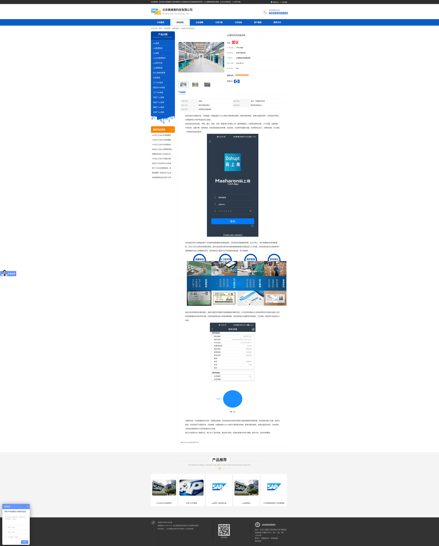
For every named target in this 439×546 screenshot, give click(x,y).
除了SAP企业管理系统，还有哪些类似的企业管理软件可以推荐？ (163, 168)
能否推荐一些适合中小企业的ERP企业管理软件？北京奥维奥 (163, 173)
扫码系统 (175, 28)
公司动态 (238, 22)
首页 (160, 28)
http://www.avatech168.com (190, 442)
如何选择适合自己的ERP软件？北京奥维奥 (163, 177)
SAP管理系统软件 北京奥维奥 (218, 503)
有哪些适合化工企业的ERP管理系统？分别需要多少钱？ (163, 154)
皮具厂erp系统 (158, 97)
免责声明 (176, 529)
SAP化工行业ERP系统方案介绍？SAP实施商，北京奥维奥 (163, 159)
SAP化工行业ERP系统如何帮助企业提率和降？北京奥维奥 (163, 144)
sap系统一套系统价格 (164, 503)
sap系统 (156, 43)
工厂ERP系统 (158, 92)
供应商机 (180, 22)
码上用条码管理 (159, 73)
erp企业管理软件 (159, 58)
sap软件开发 (157, 63)
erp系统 (156, 53)
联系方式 (277, 22)
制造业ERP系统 (159, 87)
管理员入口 (183, 529)
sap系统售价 (191, 503)
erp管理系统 (157, 48)
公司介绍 (219, 22)
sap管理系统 (157, 68)
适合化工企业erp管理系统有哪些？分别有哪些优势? (163, 149)
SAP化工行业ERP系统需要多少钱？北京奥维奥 (163, 140)
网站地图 (190, 529)
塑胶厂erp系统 (158, 107)
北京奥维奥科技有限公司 (181, 525)
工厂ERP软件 (158, 83)
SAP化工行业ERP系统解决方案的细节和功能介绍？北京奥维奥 (163, 135)
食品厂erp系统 (158, 102)
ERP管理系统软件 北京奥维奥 (273, 503)
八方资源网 (169, 529)
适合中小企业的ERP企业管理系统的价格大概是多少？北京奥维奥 (163, 163)
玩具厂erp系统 (158, 112)
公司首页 (160, 22)
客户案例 (257, 22)
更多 (172, 130)
